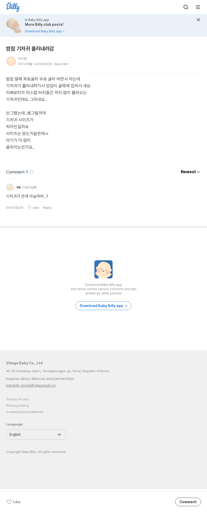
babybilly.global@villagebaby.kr (31, 385)
